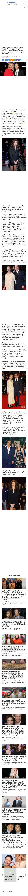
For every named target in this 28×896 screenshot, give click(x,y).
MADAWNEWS (11, 2)
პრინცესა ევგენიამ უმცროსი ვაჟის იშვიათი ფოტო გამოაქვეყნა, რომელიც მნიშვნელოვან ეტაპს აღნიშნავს (14, 811)
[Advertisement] (14, 28)
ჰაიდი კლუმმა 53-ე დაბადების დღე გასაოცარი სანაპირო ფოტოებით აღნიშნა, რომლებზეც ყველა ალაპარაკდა (13, 648)
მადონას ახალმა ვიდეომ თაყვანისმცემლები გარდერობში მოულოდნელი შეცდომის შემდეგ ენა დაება (13, 702)
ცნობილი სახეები (6, 58)
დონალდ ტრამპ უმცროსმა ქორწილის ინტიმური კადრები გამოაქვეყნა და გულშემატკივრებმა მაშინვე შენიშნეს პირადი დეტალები (12, 839)
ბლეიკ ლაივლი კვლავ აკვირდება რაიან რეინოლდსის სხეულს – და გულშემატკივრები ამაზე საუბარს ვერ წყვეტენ (14, 623)
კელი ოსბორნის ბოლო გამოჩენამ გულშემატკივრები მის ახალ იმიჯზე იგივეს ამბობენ (14, 758)
